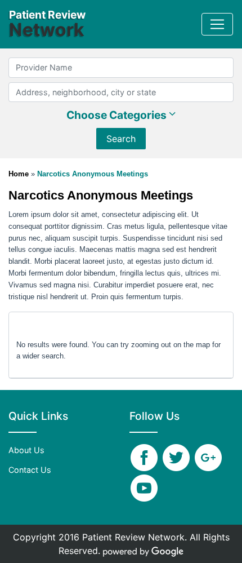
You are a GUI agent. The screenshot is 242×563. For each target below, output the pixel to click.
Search (121, 138)
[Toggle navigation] (217, 24)
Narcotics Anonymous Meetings (92, 174)
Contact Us (29, 470)
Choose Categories (117, 115)
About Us (26, 450)
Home (19, 174)
